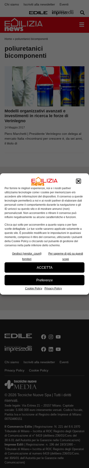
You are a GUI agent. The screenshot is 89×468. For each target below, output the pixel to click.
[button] (78, 181)
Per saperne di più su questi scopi (65, 256)
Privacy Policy (53, 288)
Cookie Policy (33, 288)
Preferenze (44, 280)
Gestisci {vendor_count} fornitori (27, 256)
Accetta (44, 267)
